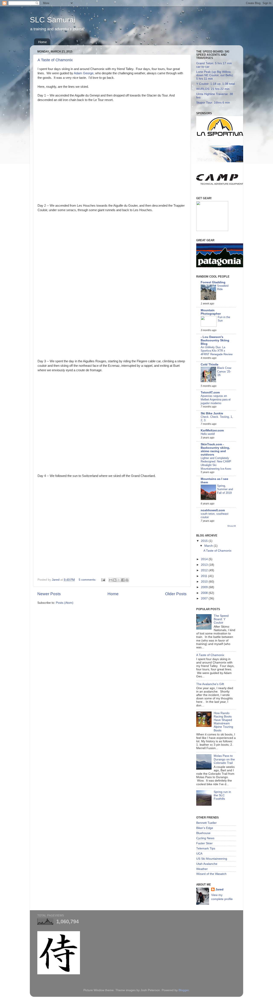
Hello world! (208, 433)
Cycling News (205, 838)
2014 (205, 559)
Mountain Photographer (211, 312)
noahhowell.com (213, 510)
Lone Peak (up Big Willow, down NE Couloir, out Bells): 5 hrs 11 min (215, 75)
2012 (205, 570)
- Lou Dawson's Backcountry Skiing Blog (215, 340)
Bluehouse (203, 833)
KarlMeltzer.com (212, 430)
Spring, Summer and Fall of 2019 (225, 489)
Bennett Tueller (206, 822)
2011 (204, 576)
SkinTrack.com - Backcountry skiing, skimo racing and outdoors (215, 449)
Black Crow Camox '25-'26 (224, 371)
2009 (205, 587)
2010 (205, 581)
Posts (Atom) (64, 602)
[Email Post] (103, 579)
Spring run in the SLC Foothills (222, 795)
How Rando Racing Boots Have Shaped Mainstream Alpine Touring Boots (223, 722)
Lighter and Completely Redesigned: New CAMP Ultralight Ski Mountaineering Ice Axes (216, 463)
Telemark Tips (205, 848)
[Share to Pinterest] (127, 580)
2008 (205, 593)
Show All (231, 526)
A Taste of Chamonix (55, 60)
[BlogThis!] (115, 580)
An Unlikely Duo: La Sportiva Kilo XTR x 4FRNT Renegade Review (216, 351)
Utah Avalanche (206, 863)
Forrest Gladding (213, 282)
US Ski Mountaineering (211, 858)
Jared (219, 889)
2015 (205, 540)
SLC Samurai (53, 19)
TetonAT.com (210, 392)
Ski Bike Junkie (212, 413)
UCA (199, 853)
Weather (202, 869)
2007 (205, 598)
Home (42, 42)
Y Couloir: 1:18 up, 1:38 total (215, 83)
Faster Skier (204, 843)
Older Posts (176, 594)
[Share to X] (119, 580)
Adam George (83, 73)
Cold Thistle (209, 364)
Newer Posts (49, 594)
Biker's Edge (204, 828)
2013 (205, 564)
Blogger (184, 990)
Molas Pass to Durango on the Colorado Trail (224, 759)
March (209, 545)
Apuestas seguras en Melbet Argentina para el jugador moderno (216, 399)
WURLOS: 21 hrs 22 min (212, 89)
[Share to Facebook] (123, 580)
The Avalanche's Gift (210, 684)
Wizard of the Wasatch (211, 873)
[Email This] (111, 580)
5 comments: (88, 579)
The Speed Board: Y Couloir (221, 619)
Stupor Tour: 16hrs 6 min (213, 102)
